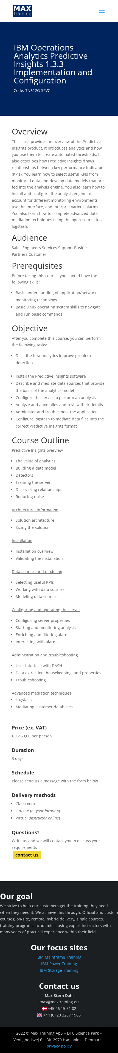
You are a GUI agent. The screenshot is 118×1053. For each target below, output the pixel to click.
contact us (26, 855)
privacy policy (59, 1046)
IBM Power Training (59, 963)
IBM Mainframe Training (59, 957)
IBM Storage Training (59, 970)
